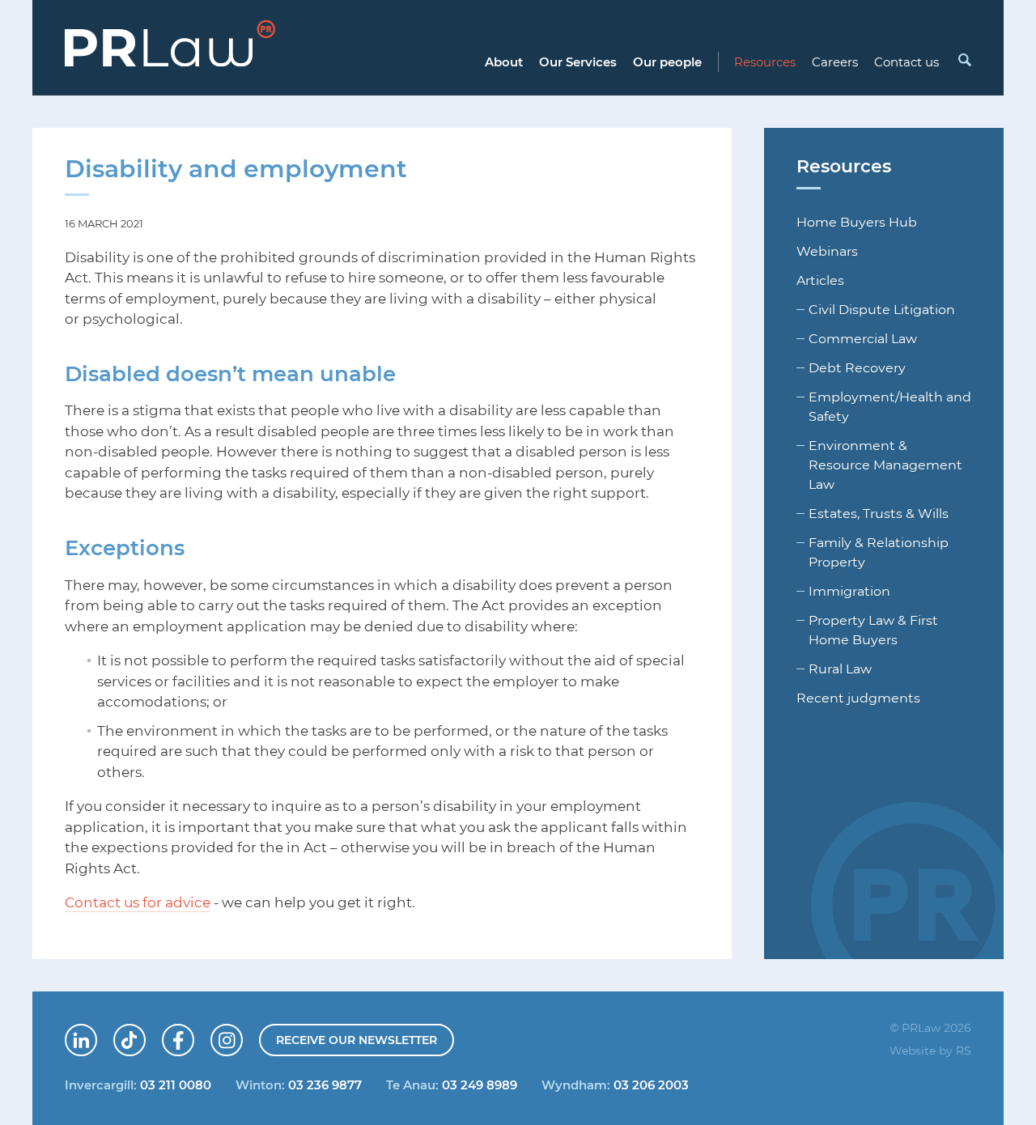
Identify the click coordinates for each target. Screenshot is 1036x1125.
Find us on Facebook (193, 1034)
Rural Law (840, 668)
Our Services (578, 61)
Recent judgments (858, 698)
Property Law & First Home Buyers (873, 629)
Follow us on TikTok (145, 1034)
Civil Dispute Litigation (882, 309)
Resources (765, 61)
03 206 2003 (651, 1084)
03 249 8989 (479, 1084)
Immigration (849, 591)
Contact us (906, 61)
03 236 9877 (325, 1084)
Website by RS (930, 1050)
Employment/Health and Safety (890, 406)
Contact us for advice (137, 902)
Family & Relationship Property (879, 552)
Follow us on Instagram (242, 1034)
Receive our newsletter (356, 1039)
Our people (667, 61)
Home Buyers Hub (856, 222)
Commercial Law (863, 338)
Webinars (827, 251)
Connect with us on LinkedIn (96, 1034)
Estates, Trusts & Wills (879, 513)
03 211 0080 (175, 1084)
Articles (820, 280)
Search (964, 60)
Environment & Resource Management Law (885, 464)
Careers (835, 61)
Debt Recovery (857, 367)
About (504, 61)
